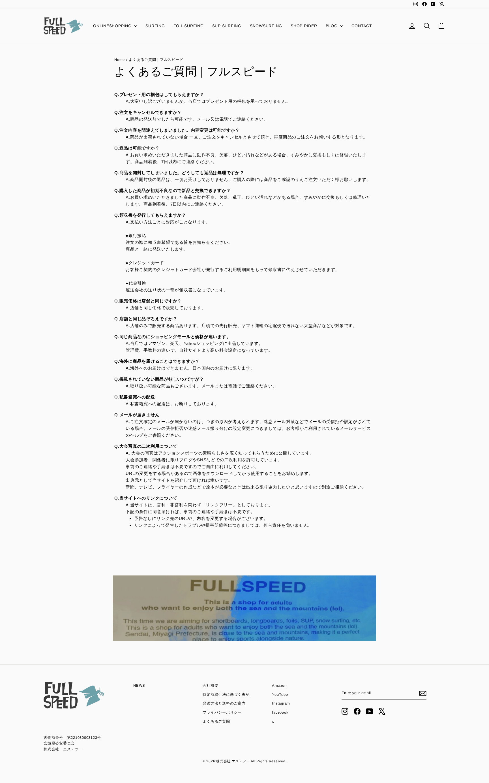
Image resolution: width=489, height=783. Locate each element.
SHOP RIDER (304, 26)
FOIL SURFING (188, 26)
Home (120, 59)
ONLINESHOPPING (113, 26)
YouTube (280, 694)
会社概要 (210, 685)
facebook (280, 712)
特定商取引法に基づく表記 (226, 694)
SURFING (155, 26)
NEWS (139, 685)
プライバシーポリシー (222, 712)
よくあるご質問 (216, 721)
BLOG (332, 26)
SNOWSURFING (266, 26)
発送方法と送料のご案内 (224, 703)
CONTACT (361, 26)
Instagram (281, 703)
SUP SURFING (226, 26)
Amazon (279, 685)
